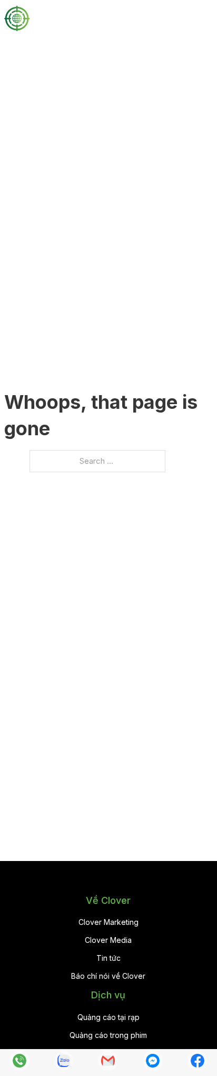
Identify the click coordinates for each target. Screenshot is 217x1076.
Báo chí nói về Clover (108, 975)
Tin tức (108, 957)
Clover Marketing (108, 922)
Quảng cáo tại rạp (108, 1017)
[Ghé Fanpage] (198, 1063)
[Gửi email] (108, 1063)
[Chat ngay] (153, 1063)
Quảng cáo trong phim (108, 1035)
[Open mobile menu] (207, 18)
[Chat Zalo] (63, 1062)
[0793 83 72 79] (19, 1063)
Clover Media (108, 939)
